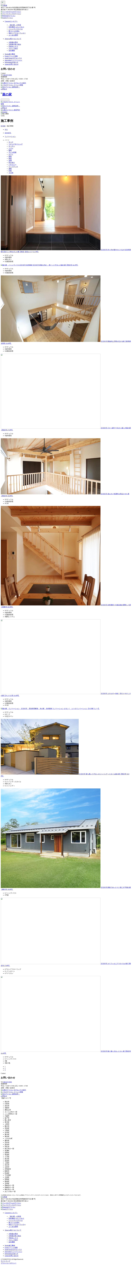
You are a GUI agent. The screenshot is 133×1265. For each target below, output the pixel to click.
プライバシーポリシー (8, 1263)
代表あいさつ (13, 46)
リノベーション (13, 60)
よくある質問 (13, 35)
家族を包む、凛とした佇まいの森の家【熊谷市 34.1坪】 (58, 265)
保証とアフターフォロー (17, 33)
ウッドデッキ (13, 166)
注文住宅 (8, 133)
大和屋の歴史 (13, 42)
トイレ (11, 148)
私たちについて (13, 39)
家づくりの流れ (14, 31)
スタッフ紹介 (13, 48)
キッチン (12, 146)
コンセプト (11, 21)
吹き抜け (12, 162)
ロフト (11, 154)
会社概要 (12, 50)
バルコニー (12, 164)
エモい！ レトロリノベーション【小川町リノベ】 (82, 708)
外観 (10, 171)
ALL (6, 129)
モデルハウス (13, 58)
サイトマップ (5, 1261)
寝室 (10, 156)
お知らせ (11, 62)
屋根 (10, 168)
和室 (10, 158)
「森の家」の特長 (15, 25)
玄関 (10, 160)
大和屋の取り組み (15, 44)
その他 (11, 173)
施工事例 (10, 54)
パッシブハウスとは (16, 29)
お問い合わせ (11, 64)
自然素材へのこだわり (16, 27)
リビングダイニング (16, 144)
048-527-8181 (7, 75)
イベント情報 (11, 56)
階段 (10, 150)
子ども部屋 (12, 152)
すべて (11, 142)
